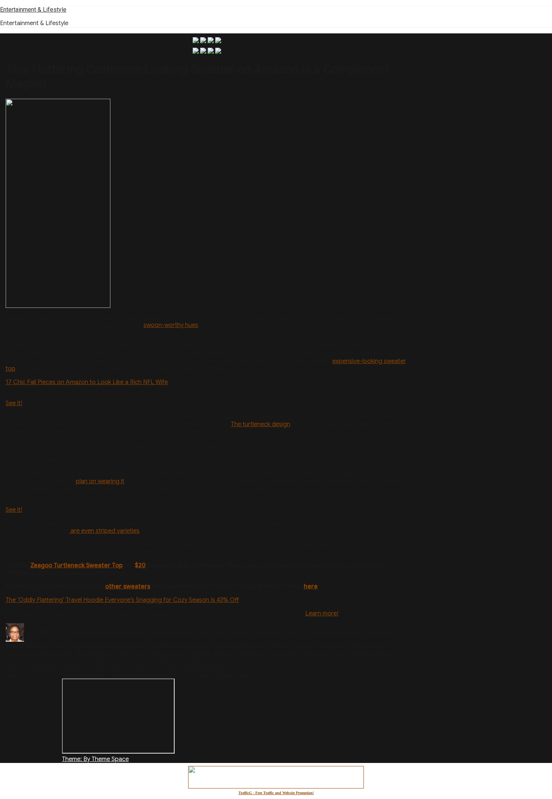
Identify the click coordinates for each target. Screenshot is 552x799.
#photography (46, 660)
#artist (220, 632)
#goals (220, 645)
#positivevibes (137, 660)
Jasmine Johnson (49, 632)
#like (123, 653)
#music (339, 653)
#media (200, 653)
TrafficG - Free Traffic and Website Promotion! (276, 793)
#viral (322, 660)
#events (84, 645)
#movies (315, 653)
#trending (298, 660)
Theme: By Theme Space (95, 759)
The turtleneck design (260, 424)
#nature (363, 653)
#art (202, 632)
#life (80, 653)
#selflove (198, 660)
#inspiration (368, 645)
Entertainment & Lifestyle (33, 9)
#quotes (171, 660)
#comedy (354, 632)
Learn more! (321, 613)
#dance (380, 632)
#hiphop (302, 645)
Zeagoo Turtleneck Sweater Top (76, 565)
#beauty (243, 632)
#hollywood (333, 645)
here (311, 586)
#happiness (249, 645)
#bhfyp (293, 632)
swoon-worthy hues (170, 325)
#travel (272, 660)
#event (60, 645)
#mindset (252, 653)
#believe (268, 632)
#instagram (56, 653)
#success (247, 660)
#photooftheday (92, 660)
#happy (278, 645)
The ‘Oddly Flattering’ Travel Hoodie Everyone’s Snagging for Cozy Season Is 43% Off (122, 600)
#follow (160, 645)
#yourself (346, 660)
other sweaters (127, 586)
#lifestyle (101, 653)
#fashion (110, 645)
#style (222, 660)
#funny (198, 645)
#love (139, 653)
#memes (225, 653)
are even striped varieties (104, 531)
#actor (184, 632)
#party (15, 660)
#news (386, 653)
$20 (140, 565)
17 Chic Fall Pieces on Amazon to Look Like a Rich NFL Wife (87, 382)
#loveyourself (168, 653)
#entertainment (27, 645)
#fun (179, 645)
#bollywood (322, 632)
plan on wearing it (100, 481)
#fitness (136, 645)
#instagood (22, 653)
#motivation (284, 653)
